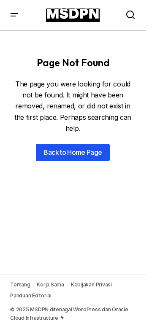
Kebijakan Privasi (91, 284)
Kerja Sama (50, 284)
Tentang (20, 284)
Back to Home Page (72, 152)
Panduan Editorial (31, 295)
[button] (14, 15)
